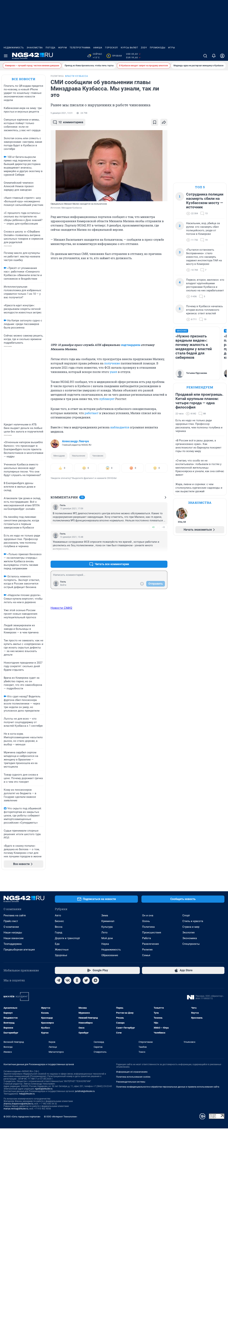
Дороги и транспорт (67, 938)
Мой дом (107, 938)
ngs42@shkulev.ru (44, 1089)
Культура (107, 926)
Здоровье (61, 955)
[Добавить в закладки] (154, 122)
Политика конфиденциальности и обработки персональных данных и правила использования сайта (167, 1087)
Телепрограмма (80, 47)
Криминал (107, 921)
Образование (109, 955)
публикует (107, 399)
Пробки (115, 55)
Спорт (186, 915)
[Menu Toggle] (5, 56)
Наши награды (13, 932)
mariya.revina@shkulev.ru (16, 1108)
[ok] (77, 980)
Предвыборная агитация (19, 949)
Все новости (23, 79)
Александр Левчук (75, 441)
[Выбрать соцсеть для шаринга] (163, 122)
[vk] (67, 980)
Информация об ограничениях (131, 1072)
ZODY (144, 47)
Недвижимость (14, 47)
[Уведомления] (213, 56)
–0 (163, 527)
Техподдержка (13, 943)
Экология (188, 932)
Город (58, 932)
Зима (104, 915)
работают (92, 413)
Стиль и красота (192, 921)
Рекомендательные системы (130, 1082)
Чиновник (97, 455)
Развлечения (150, 943)
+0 (153, 527)
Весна (58, 926)
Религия (147, 949)
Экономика (189, 938)
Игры (171, 47)
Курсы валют (129, 47)
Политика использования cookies (133, 1077)
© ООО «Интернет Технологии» (60, 1116)
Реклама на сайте (15, 915)
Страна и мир (190, 926)
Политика (148, 926)
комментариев (70, 122)
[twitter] (86, 980)
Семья (146, 955)
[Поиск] (205, 56)
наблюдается (119, 427)
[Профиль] (222, 56)
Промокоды (157, 47)
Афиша (97, 47)
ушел (113, 372)
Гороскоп (111, 47)
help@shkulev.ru (27, 1093)
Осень (146, 921)
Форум (62, 47)
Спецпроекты (191, 943)
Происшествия (151, 932)
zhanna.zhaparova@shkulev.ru (18, 1103)
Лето (104, 932)
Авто (58, 915)
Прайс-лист (11, 921)
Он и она (147, 915)
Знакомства (35, 47)
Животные (62, 949)
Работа (146, 938)
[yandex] (95, 980)
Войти (63, 585)
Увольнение (78, 455)
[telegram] (58, 980)
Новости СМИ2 (61, 608)
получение (112, 363)
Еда (57, 943)
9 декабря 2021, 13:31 (62, 113)
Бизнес (59, 921)
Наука (105, 943)
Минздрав (59, 455)
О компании (11, 926)
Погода (50, 47)
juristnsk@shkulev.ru (85, 1091)
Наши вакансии (14, 938)
